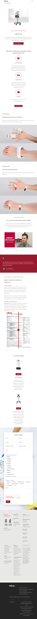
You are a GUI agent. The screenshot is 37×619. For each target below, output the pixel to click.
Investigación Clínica (21, 481)
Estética (22, 483)
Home (5, 3)
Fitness (8, 483)
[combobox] (12, 440)
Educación (28, 481)
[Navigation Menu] (32, 1)
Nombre (7, 442)
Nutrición (8, 481)
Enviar (8, 501)
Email (7, 450)
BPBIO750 (8, 472)
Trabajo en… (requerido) (10, 480)
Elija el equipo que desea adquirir (11, 454)
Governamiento (9, 485)
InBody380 (9, 465)
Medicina (13, 481)
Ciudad (20, 438)
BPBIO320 (8, 470)
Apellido (20, 442)
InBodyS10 (9, 461)
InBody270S (9, 467)
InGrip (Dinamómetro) (11, 468)
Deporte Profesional (15, 483)
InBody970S (9, 458)
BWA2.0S (8, 456)
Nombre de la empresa (10, 446)
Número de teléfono (22, 446)
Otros (15, 485)
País (7, 438)
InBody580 (9, 463)
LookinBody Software (10, 474)
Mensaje (7, 487)
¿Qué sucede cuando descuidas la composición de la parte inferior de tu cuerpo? (26, 604)
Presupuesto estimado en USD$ (11, 476)
